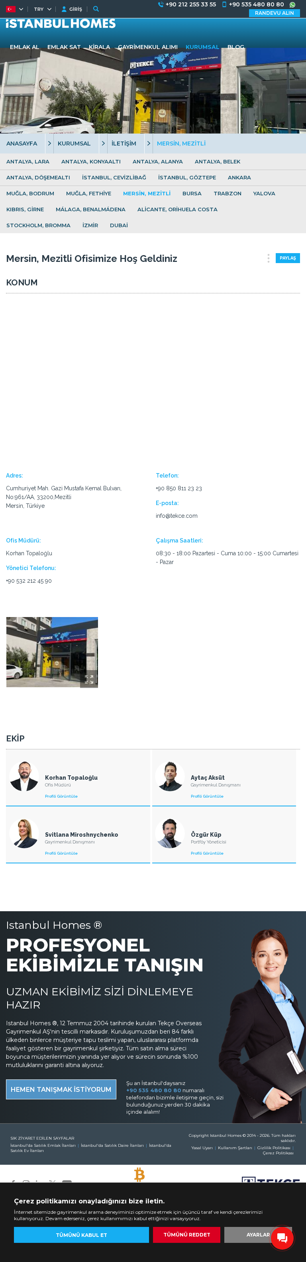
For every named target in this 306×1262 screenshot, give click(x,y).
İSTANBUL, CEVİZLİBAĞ (114, 177)
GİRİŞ (75, 9)
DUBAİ (119, 225)
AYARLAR (258, 1235)
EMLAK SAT (64, 47)
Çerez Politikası (278, 1153)
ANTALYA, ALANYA (158, 161)
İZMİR (90, 225)
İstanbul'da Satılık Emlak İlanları (43, 1145)
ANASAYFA (21, 143)
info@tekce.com (177, 516)
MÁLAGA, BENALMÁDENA (91, 209)
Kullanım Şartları (235, 1147)
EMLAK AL (24, 47)
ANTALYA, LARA (27, 161)
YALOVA (264, 193)
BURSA (192, 193)
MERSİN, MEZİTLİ (147, 193)
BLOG (236, 47)
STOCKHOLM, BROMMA (38, 225)
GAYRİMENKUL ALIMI (148, 47)
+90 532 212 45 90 (29, 581)
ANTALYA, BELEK (217, 161)
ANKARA (239, 177)
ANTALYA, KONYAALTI (91, 161)
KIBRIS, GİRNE (25, 209)
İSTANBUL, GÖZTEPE (187, 177)
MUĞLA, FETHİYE (88, 193)
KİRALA (99, 47)
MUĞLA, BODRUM (30, 193)
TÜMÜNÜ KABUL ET (81, 1235)
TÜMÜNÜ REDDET (186, 1235)
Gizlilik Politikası (273, 1147)
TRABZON (227, 193)
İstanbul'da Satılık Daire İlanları (112, 1145)
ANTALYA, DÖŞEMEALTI (38, 177)
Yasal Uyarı (202, 1147)
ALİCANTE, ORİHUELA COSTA (177, 209)
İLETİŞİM (124, 143)
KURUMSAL (74, 143)
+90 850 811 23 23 (179, 488)
